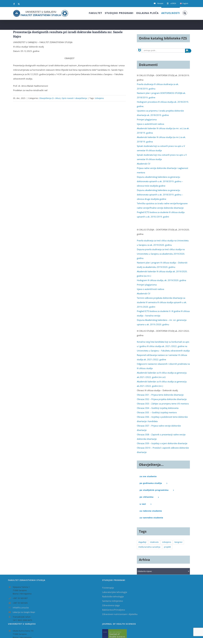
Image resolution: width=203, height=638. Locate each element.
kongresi (178, 542)
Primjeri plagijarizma (147, 119)
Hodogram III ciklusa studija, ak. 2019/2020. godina (161, 280)
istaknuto (154, 542)
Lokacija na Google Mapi (24, 612)
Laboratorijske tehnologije (114, 592)
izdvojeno (99, 98)
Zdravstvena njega (111, 605)
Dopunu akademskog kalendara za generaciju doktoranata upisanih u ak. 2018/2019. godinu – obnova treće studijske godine (160, 181)
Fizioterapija (108, 587)
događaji (142, 542)
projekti (167, 547)
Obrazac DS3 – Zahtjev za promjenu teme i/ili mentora (163, 403)
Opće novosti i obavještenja (74, 98)
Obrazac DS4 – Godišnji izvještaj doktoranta (157, 408)
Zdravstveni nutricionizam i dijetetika (119, 614)
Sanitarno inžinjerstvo (112, 601)
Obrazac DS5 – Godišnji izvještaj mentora (157, 412)
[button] (185, 12)
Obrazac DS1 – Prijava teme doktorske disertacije (160, 394)
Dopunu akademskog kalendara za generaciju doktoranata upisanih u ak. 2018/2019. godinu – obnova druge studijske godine (160, 194)
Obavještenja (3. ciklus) (49, 98)
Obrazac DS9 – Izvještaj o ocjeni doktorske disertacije (162, 443)
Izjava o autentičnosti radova (150, 124)
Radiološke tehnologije (113, 596)
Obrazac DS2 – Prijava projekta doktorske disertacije (162, 399)
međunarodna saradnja (149, 547)
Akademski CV (143, 163)
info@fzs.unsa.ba (21, 607)
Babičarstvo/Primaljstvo (113, 609)
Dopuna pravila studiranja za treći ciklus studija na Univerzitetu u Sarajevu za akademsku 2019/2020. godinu (161, 254)
